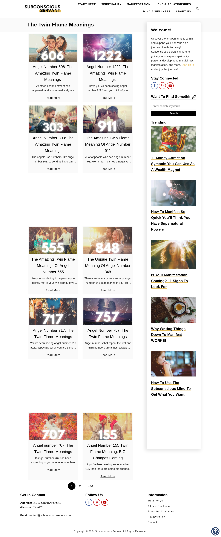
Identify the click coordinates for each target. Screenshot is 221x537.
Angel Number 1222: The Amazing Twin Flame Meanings (107, 73)
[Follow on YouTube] (170, 85)
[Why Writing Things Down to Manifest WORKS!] (173, 310)
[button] (215, 531)
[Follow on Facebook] (154, 85)
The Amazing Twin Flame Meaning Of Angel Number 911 (107, 144)
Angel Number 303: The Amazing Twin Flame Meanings (53, 144)
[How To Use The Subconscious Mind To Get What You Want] (173, 363)
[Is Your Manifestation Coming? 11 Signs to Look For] (173, 254)
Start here (188, 64)
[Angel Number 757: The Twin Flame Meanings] (107, 311)
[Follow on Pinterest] (162, 85)
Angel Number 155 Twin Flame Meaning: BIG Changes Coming (107, 451)
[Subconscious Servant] (42, 8)
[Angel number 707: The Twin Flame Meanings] (53, 426)
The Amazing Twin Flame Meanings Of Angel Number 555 (53, 265)
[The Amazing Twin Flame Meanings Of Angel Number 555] (53, 240)
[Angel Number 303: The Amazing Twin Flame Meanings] (53, 119)
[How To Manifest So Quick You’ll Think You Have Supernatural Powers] (173, 193)
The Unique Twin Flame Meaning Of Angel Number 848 (107, 265)
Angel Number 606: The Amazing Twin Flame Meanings (53, 73)
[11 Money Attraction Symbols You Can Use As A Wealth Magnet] (173, 139)
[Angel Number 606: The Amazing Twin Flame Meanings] (53, 48)
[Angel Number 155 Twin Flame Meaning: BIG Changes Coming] (107, 426)
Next (90, 486)
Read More (53, 98)
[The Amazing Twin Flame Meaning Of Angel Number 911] (107, 119)
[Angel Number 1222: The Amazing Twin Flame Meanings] (107, 48)
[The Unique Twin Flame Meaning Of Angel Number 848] (107, 240)
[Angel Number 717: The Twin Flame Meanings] (53, 311)
